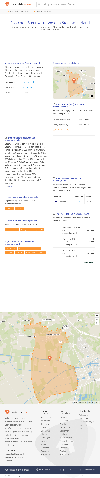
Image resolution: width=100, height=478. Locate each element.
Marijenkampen (25, 249)
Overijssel (27, 87)
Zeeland (63, 451)
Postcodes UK (85, 425)
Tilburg (44, 434)
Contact (8, 460)
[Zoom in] (97, 315)
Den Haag (45, 424)
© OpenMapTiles (71, 402)
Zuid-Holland (65, 454)
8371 (19, 209)
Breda (43, 444)
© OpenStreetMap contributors (88, 402)
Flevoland (64, 420)
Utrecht (44, 427)
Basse (9, 252)
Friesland (64, 424)
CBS (10, 186)
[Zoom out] (97, 319)
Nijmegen (45, 448)
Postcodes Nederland (14, 454)
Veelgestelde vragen (14, 457)
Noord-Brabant (66, 437)
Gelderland (65, 427)
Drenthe (63, 417)
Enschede (45, 451)
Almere (44, 441)
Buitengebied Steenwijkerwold (32, 230)
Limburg (63, 434)
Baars (41, 252)
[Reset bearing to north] (97, 323)
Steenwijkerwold (12, 230)
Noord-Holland (66, 441)
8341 (9, 209)
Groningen (45, 437)
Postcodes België (86, 421)
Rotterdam (45, 420)
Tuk (37, 249)
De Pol (19, 252)
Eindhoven (45, 431)
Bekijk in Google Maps (62, 130)
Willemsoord (30, 252)
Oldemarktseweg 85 (71, 227)
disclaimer (83, 476)
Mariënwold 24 (68, 250)
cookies (92, 476)
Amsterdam (46, 417)
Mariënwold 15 (68, 239)
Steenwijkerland (30, 82)
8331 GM (78, 201)
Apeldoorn (45, 454)
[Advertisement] (50, 43)
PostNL (82, 428)
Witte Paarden (11, 249)
